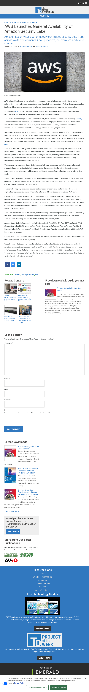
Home (42, 574)
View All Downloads (11, 511)
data (36, 275)
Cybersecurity (29, 275)
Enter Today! (44, 658)
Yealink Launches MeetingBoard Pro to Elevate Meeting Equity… (24, 319)
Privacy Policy (19, 683)
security (79, 119)
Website (7, 400)
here (6, 144)
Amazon (18, 275)
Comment (8, 343)
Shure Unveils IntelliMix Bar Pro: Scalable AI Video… (10, 318)
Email (6, 389)
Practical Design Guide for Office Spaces (69, 289)
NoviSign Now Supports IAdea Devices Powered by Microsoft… (24, 298)
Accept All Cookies (59, 688)
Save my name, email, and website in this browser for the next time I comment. (32, 413)
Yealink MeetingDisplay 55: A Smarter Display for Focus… (10, 298)
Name (7, 379)
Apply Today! (13, 531)
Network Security (27, 23)
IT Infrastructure (11, 23)
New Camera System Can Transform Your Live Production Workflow (28, 470)
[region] (44, 683)
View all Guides (42, 628)
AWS (17, 111)
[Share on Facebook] (7, 266)
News (36, 23)
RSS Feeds (42, 587)
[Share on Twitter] (13, 266)
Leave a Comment (42, 46)
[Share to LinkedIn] (19, 266)
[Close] (85, 678)
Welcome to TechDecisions (42, 577)
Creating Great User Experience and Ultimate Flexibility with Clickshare (28, 492)
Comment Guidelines (42, 583)
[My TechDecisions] (44, 12)
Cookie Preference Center (37, 688)
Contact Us (42, 580)
